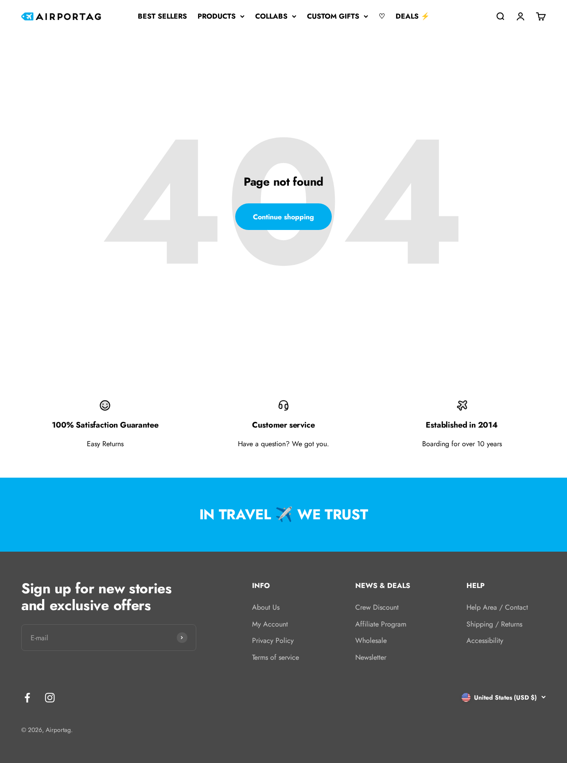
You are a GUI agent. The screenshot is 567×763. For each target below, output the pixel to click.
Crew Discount (377, 607)
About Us (266, 607)
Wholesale (371, 640)
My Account (270, 624)
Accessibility (484, 640)
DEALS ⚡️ (413, 16)
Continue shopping (283, 217)
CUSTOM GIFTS (333, 16)
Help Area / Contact (497, 607)
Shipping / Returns (494, 624)
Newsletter (370, 657)
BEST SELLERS (162, 16)
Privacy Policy (273, 640)
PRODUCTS (217, 16)
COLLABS (271, 16)
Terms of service (275, 657)
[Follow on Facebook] (27, 698)
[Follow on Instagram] (50, 698)
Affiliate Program (380, 624)
